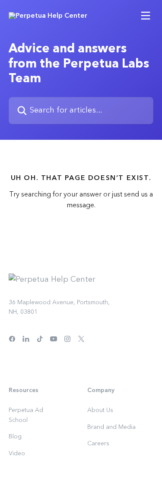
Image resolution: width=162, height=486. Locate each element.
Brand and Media (111, 427)
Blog (15, 436)
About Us (100, 410)
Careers (98, 443)
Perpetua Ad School (26, 415)
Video (17, 453)
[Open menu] (145, 15)
